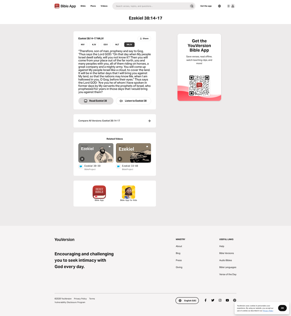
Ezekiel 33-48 (133, 165)
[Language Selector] (219, 6)
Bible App (99, 200)
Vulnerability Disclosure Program (70, 302)
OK (282, 308)
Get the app (206, 6)
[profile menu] (230, 6)
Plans (93, 6)
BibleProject (90, 169)
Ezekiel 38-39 (95, 165)
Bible (83, 6)
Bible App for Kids (128, 200)
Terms (92, 298)
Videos (104, 6)
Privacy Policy (80, 298)
